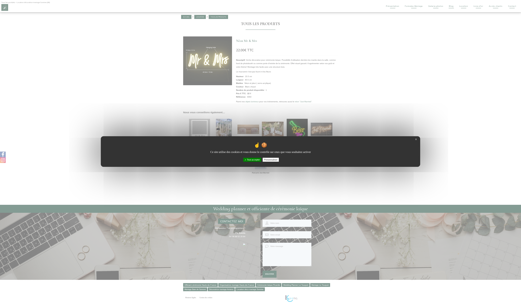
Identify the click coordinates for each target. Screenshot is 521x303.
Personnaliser (270, 160)
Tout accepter (253, 160)
